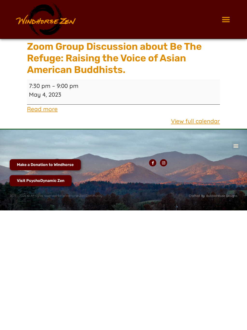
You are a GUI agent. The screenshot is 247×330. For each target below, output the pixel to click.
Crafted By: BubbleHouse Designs (213, 196)
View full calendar (195, 121)
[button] (226, 19)
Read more (42, 109)
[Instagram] (163, 162)
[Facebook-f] (152, 162)
